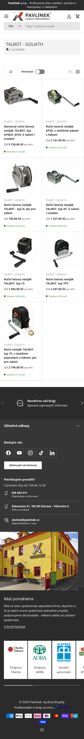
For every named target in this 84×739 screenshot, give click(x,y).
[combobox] (42, 26)
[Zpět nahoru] (42, 730)
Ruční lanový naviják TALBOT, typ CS (18, 281)
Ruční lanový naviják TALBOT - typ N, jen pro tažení (20, 209)
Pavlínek (35, 702)
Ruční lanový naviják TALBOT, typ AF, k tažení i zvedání (62, 209)
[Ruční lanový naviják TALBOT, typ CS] (21, 253)
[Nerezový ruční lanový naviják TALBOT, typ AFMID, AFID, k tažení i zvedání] (21, 100)
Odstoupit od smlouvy (23, 465)
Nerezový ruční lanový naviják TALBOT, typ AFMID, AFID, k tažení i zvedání (19, 133)
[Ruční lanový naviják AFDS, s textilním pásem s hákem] (63, 100)
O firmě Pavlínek (14, 626)
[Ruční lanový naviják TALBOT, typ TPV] (63, 253)
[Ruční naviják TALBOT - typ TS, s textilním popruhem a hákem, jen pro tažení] (21, 323)
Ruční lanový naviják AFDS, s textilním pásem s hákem (62, 130)
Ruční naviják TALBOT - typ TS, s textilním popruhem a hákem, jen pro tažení (20, 356)
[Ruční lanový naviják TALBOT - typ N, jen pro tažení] (21, 178)
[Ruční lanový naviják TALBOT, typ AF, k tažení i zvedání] (63, 178)
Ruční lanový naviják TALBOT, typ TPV (60, 281)
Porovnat (27, 71)
